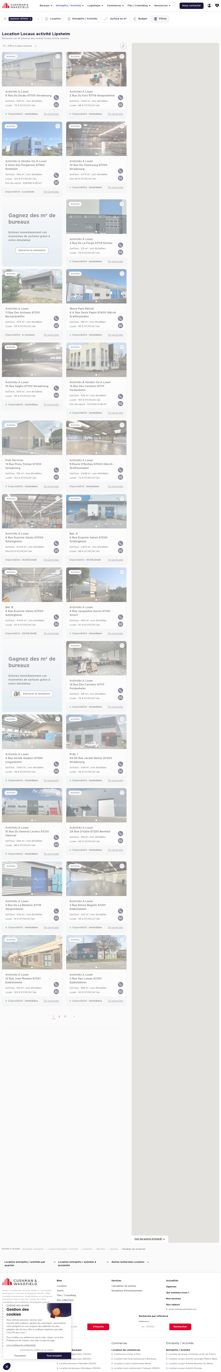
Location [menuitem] (61, 1286)
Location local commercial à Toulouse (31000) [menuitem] (136, 1368)
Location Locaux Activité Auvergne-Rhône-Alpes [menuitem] (192, 1359)
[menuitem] (209, 5)
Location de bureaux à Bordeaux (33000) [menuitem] (80, 1368)
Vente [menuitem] (60, 1291)
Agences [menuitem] (171, 1287)
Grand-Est (87, 1249)
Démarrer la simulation (32, 250)
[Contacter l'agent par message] (56, 104)
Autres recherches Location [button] (127, 1262)
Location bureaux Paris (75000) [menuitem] (75, 1354)
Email (59, 1321)
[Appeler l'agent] (56, 97)
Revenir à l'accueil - (11, 1249)
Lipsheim (114, 1249)
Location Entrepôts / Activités (63, 1249)
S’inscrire (98, 1327)
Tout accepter (54, 1355)
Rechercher (180, 1327)
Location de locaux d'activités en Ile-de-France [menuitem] (192, 1354)
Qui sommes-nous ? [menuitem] (177, 1293)
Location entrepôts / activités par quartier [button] (25, 1264)
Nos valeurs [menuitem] (173, 1305)
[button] (30, 19)
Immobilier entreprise (33, 1249)
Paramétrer (20, 1355)
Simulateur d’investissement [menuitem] (126, 1291)
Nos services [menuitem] (173, 1299)
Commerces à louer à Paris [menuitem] (126, 1354)
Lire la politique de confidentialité (21, 1345)
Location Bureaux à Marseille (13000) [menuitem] (77, 1364)
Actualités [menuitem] (172, 1281)
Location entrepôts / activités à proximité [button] (77, 1264)
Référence (144, 1321)
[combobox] (33, 19)
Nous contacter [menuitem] (191, 6)
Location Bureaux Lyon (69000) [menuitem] (75, 1359)
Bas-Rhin (101, 1249)
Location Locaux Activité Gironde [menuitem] (185, 1368)
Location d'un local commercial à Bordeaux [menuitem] (134, 1359)
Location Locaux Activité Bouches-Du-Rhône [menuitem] (190, 1364)
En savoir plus (51, 114)
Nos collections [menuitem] (65, 1300)
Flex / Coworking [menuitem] (66, 1295)
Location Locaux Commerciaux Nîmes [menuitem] (132, 1364)
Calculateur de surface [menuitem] (123, 1286)
